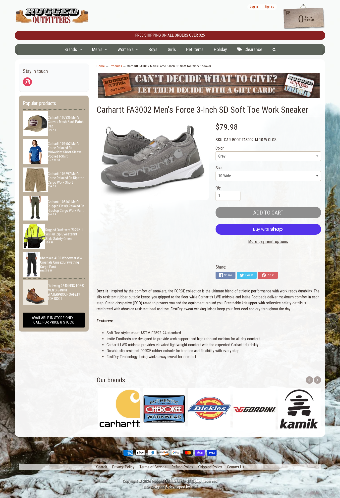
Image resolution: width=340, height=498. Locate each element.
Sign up (269, 6)
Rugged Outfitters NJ (168, 481)
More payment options (268, 241)
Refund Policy (182, 467)
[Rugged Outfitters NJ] (52, 15)
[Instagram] (27, 81)
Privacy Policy (123, 467)
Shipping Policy (210, 467)
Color (220, 148)
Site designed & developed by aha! (170, 487)
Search (101, 467)
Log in (254, 6)
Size (219, 168)
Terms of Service (153, 467)
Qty (218, 187)
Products (116, 66)
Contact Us (235, 467)
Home (101, 66)
